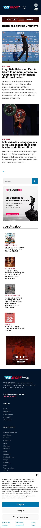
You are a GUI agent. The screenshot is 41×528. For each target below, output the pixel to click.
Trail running (8, 468)
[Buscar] (35, 181)
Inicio (5, 409)
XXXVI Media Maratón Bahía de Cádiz (14, 329)
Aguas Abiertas (12, 295)
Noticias (6, 66)
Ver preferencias (20, 517)
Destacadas (11, 245)
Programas (8, 414)
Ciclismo (7, 440)
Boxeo (6, 438)
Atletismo (10, 268)
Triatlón (6, 471)
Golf (5, 443)
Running (6, 462)
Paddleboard (8, 457)
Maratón (9, 324)
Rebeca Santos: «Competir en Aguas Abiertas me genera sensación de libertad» (14, 302)
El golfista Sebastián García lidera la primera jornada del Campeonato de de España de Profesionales (19, 73)
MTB (5, 451)
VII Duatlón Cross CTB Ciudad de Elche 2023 (14, 249)
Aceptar (20, 504)
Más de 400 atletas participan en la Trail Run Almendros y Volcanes (14, 274)
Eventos (6, 417)
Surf (5, 465)
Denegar (20, 511)
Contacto (7, 420)
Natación (7, 454)
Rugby (6, 460)
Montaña (7, 449)
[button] (37, 475)
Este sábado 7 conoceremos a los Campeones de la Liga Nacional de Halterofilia (19, 144)
